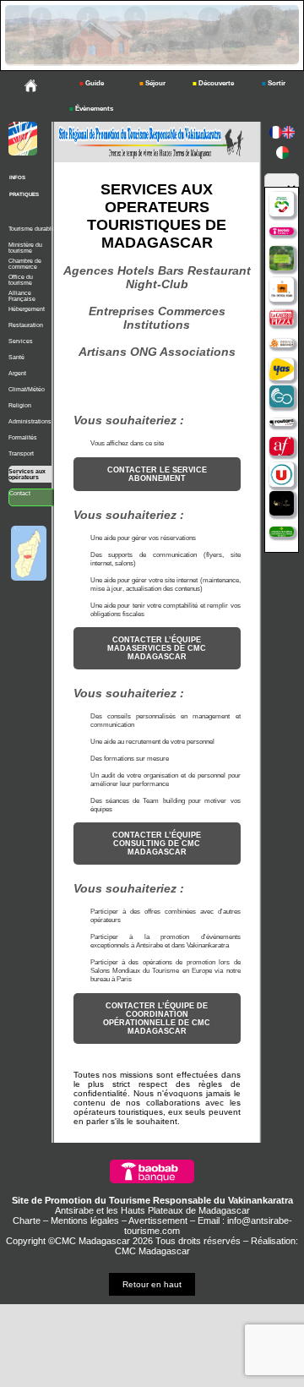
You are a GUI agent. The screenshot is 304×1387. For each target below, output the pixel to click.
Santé (16, 357)
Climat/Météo (26, 389)
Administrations (30, 421)
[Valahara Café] (281, 504)
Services (20, 341)
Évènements (91, 108)
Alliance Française (21, 296)
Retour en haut (152, 1284)
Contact (19, 493)
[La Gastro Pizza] (281, 318)
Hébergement (26, 309)
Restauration (25, 325)
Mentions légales (85, 1220)
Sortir (273, 83)
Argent (17, 373)
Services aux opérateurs (27, 474)
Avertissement (157, 1220)
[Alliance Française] (281, 447)
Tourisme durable (31, 228)
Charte (27, 1220)
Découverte (213, 83)
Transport (21, 453)
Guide (91, 83)
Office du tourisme (20, 280)
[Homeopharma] (281, 532)
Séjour (152, 83)
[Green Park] (281, 259)
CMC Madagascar (152, 1251)
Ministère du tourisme (25, 247)
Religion (19, 405)
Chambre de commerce (24, 263)
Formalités (22, 437)
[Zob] (281, 290)
